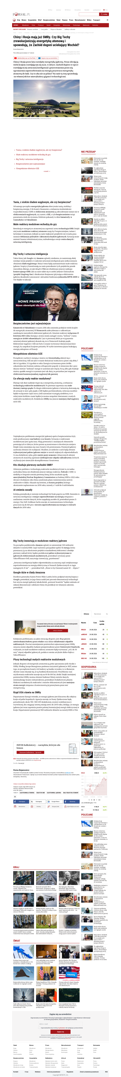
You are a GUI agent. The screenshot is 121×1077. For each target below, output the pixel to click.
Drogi (78, 1050)
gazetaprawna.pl (97, 10)
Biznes (16, 25)
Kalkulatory (48, 1058)
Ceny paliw (44, 29)
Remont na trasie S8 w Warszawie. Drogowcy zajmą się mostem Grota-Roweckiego (46, 888)
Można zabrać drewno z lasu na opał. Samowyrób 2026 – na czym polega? (69, 910)
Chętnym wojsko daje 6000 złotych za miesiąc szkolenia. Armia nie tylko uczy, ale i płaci (24, 788)
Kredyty (31, 1065)
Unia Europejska (17, 1054)
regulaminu (61, 1028)
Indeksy (95, 1048)
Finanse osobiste (32, 29)
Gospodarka (33, 1058)
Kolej (78, 1052)
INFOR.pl (50, 10)
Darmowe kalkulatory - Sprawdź (30, 752)
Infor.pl (63, 1058)
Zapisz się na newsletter (49, 58)
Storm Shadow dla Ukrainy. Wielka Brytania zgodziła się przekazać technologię (68, 962)
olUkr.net (68, 772)
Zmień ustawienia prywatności (89, 1072)
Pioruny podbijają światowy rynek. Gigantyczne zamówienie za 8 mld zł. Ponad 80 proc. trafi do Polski (23, 888)
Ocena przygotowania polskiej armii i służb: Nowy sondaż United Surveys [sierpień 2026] (23, 931)
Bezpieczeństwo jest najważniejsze (30, 164)
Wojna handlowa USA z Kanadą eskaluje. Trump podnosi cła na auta (46, 983)
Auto (78, 1065)
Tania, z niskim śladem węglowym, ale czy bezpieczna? (39, 150)
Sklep (106, 10)
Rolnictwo (95, 25)
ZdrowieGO (96, 1058)
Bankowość (86, 25)
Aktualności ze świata (19, 1067)
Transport (80, 1045)
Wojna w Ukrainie (56, 29)
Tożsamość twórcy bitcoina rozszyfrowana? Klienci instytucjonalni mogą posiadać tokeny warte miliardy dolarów (57, 625)
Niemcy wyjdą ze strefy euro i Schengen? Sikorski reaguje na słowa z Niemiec (23, 910)
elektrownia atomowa (27, 793)
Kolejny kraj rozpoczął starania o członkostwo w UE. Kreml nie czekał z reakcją (23, 962)
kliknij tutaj (68, 1038)
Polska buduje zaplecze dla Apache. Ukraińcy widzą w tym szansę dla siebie (46, 910)
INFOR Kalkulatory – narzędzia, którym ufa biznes (38, 746)
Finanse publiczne (34, 1063)
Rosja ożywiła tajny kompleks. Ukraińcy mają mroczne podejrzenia (46, 1005)
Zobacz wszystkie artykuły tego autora (24, 784)
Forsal (14, 32)
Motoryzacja (66, 25)
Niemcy (15, 1052)
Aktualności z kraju (18, 1065)
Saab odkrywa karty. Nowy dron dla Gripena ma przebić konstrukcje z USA (22, 1005)
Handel (49, 25)
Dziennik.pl (80, 1058)
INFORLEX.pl (68, 10)
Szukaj (105, 14)
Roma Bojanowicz (18, 49)
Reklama (37, 1072)
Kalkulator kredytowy (50, 1067)
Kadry (62, 1063)
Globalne (15, 1063)
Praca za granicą (49, 1054)
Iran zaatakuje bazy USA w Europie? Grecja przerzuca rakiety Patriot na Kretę (67, 1005)
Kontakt (15, 1072)
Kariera (47, 1052)
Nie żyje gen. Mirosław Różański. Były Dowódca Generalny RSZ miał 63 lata (68, 888)
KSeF (30, 1052)
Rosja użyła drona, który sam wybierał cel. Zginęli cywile (23, 983)
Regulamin (70, 1072)
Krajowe (15, 1061)
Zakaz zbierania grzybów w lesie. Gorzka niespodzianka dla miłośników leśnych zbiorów (45, 931)
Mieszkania (64, 1050)
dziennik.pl (58, 10)
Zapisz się (60, 1032)
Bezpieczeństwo (18, 1058)
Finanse (31, 1054)
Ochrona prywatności (53, 1072)
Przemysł (41, 25)
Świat (15, 1045)
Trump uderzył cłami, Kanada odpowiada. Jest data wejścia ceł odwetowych (69, 983)
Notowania (96, 1045)
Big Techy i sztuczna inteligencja (29, 159)
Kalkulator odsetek (50, 1065)
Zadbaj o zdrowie (69, 29)
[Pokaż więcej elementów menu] (107, 20)
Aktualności (25, 25)
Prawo (63, 1061)
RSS (106, 1072)
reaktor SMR (41, 793)
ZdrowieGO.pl (77, 10)
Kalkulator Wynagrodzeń (51, 1063)
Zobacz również (57, 630)
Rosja (14, 1048)
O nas (26, 1072)
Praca (47, 1045)
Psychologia (96, 1065)
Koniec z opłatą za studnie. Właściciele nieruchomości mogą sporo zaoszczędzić (68, 931)
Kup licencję (37, 760)
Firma (33, 25)
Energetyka (57, 25)
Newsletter (87, 10)
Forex (94, 1052)
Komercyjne (64, 1052)
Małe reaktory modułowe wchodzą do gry (33, 155)
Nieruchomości (66, 1045)
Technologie (76, 25)
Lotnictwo (79, 1054)
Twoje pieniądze (33, 1067)
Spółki (94, 1050)
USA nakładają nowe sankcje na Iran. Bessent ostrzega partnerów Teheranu (45, 962)
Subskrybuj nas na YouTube (26, 58)
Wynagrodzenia (49, 1050)
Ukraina (15, 1050)
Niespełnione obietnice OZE (27, 168)
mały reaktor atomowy (70, 793)
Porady (95, 1067)
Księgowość (64, 1065)
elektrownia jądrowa (54, 793)
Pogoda (79, 1067)
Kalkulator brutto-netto (51, 1061)
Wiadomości (80, 1061)
